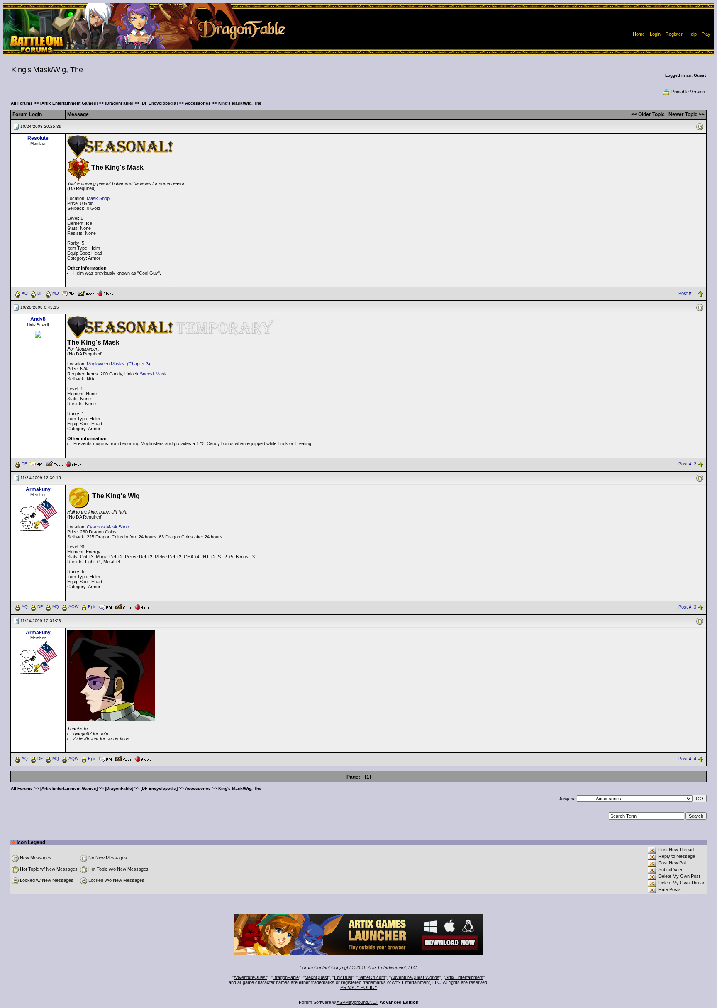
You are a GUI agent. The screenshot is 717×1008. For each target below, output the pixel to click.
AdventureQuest (250, 977)
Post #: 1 (687, 293)
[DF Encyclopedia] (159, 103)
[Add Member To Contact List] (86, 292)
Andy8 (38, 319)
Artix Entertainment (464, 977)
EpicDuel (343, 977)
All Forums (22, 103)
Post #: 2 (687, 463)
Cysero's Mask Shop (108, 526)
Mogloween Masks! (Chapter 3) (118, 363)
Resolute (38, 138)
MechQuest (316, 977)
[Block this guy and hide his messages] (105, 292)
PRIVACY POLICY (358, 987)
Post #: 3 (687, 606)
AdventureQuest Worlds (415, 977)
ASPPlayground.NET (357, 1002)
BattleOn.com (371, 977)
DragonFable (286, 977)
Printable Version (688, 91)
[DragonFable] (119, 103)
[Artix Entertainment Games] (69, 103)
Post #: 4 (687, 758)
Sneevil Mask (153, 373)
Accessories (198, 103)
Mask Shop (98, 198)
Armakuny (38, 489)
